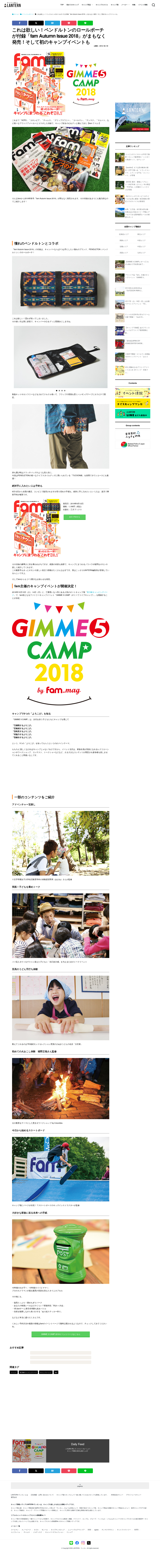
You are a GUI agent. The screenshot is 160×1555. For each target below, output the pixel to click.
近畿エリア (124, 246)
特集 (133, 5)
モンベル (45, 1530)
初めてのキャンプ (73, 5)
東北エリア (141, 234)
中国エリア (141, 246)
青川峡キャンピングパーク (28, 1372)
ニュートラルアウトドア (76, 1530)
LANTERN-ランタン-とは (19, 1495)
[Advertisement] (60, 1408)
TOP (62, 5)
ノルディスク (37, 1532)
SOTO (136, 1530)
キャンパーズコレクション (54, 1532)
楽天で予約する (74, 517)
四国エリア (124, 252)
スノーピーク (26, 1530)
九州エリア (141, 252)
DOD (89, 1530)
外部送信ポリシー (117, 1495)
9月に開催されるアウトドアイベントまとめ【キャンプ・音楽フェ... (137, 370)
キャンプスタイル (102, 5)
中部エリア (141, 240)
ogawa (96, 1530)
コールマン (15, 1530)
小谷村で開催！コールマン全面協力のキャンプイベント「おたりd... (137, 356)
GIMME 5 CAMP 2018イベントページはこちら (60, 1334)
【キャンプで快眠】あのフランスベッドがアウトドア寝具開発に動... (137, 330)
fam (56, 1372)
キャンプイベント (45, 1372)
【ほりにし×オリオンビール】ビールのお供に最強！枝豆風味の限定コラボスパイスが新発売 (137, 198)
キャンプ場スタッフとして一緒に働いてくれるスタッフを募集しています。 (82, 1495)
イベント (14, 1372)
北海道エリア (124, 234)
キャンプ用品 (86, 5)
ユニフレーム (15, 1532)
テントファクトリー (124, 1530)
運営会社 (14, 1497)
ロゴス (36, 1530)
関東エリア (124, 240)
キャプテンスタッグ (58, 1530)
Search (153, 3)
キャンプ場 (114, 5)
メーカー (124, 5)
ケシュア (70, 1532)
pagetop (80, 1486)
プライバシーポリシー (133, 1495)
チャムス (27, 1532)
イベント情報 (142, 5)
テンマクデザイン (108, 1530)
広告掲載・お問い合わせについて (42, 1495)
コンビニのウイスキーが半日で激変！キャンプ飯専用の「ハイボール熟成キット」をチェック (137, 157)
